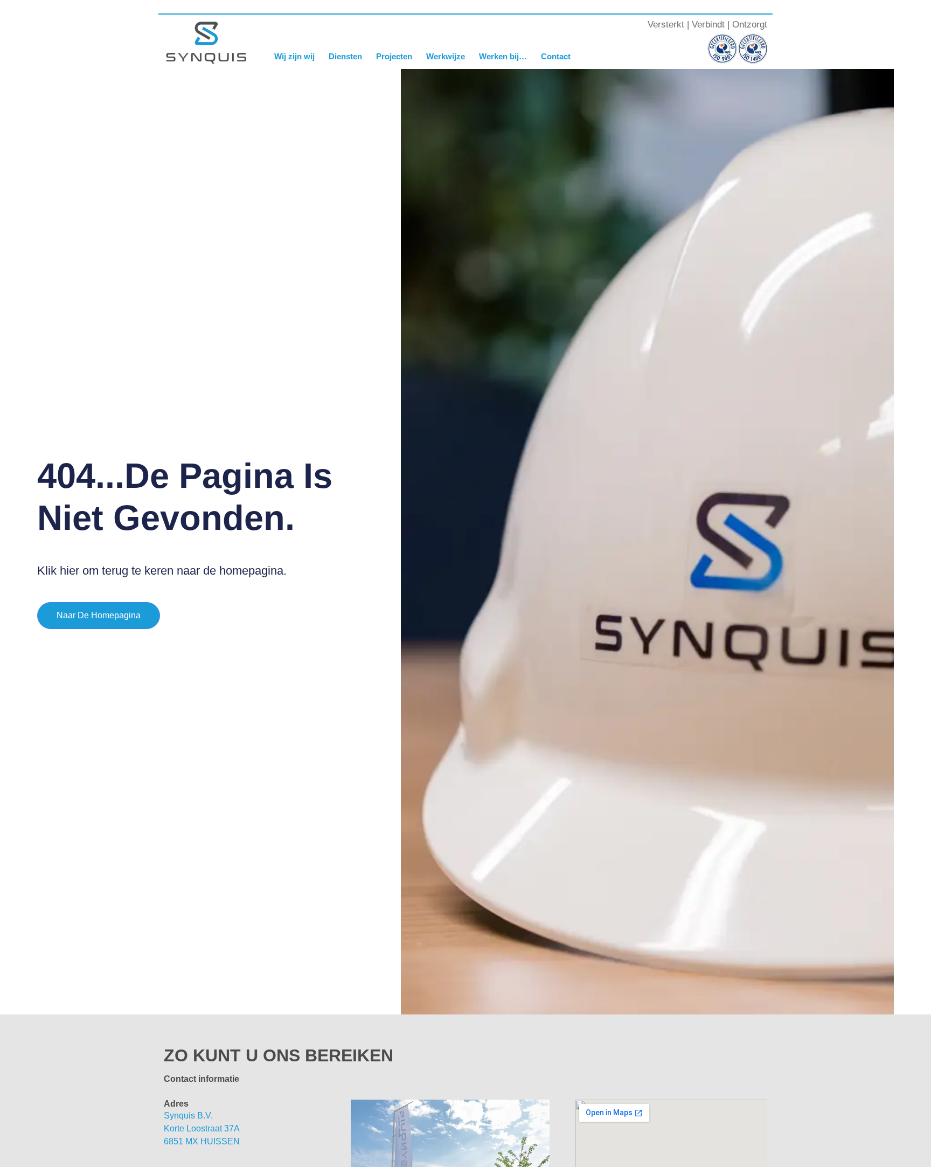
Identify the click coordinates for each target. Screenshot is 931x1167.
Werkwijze (445, 56)
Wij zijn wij (294, 56)
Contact (556, 56)
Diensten (345, 56)
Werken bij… (503, 56)
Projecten (394, 56)
